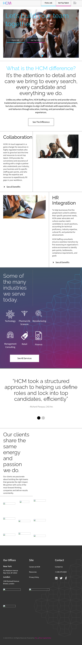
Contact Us (59, 567)
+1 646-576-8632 (61, 572)
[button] (39, 56)
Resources (33, 572)
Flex (36, 638)
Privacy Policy (34, 577)
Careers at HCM (34, 567)
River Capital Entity (45, 638)
